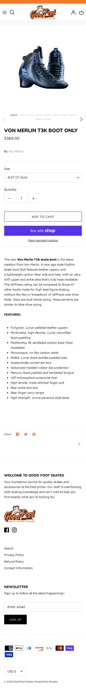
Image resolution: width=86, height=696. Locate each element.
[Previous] (4, 119)
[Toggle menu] (4, 12)
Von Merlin (16, 151)
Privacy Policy (14, 555)
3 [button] (30, 114)
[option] (43, 68)
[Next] (81, 119)
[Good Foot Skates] (43, 12)
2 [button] (22, 114)
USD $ (12, 671)
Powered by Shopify (46, 681)
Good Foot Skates (23, 681)
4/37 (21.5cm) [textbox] (17, 177)
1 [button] (14, 114)
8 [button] (72, 114)
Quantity (10, 189)
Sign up (15, 619)
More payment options (43, 240)
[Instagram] (14, 530)
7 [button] (64, 114)
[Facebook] (6, 530)
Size (7, 169)
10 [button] (47, 119)
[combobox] (43, 177)
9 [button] (39, 119)
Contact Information (18, 568)
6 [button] (55, 114)
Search (9, 548)
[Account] (72, 12)
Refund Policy (14, 561)
